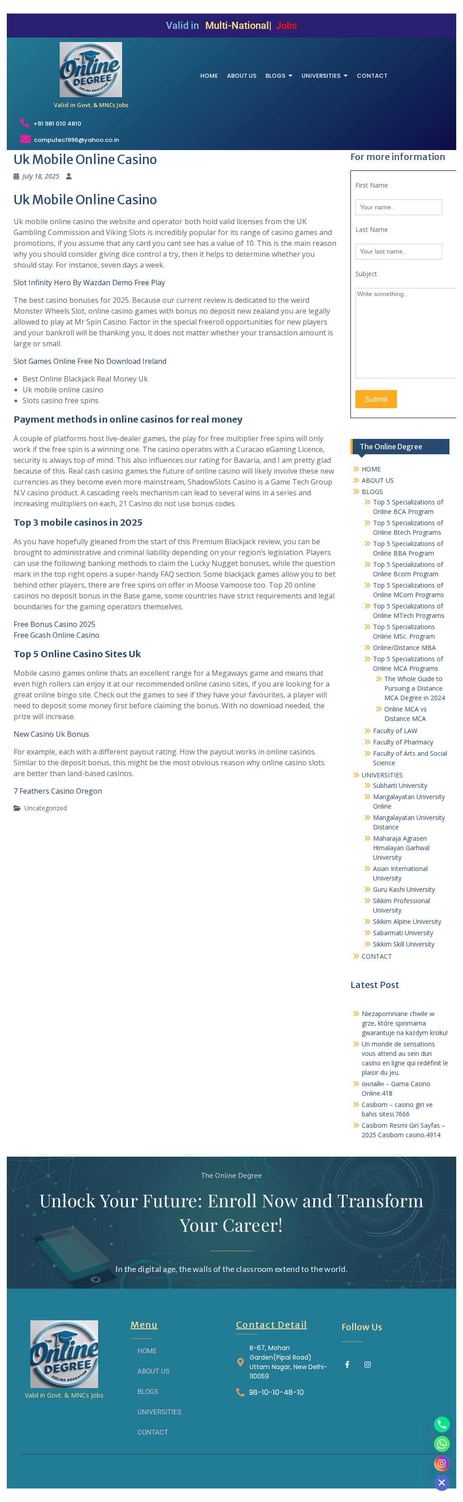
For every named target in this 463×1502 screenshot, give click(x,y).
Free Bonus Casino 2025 (54, 624)
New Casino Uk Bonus (51, 734)
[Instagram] (367, 1364)
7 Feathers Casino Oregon (58, 791)
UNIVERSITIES (382, 775)
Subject (366, 273)
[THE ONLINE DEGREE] (91, 69)
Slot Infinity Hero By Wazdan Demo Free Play (89, 282)
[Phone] (442, 1424)
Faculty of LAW (395, 730)
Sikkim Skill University (404, 944)
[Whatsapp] (442, 1444)
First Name (371, 185)
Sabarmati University (403, 932)
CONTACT (377, 956)
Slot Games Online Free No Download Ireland (90, 361)
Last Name (371, 229)
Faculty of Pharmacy (403, 742)
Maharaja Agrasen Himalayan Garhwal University (401, 848)
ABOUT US (378, 480)
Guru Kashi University (404, 889)
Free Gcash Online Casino (56, 635)
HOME (371, 469)
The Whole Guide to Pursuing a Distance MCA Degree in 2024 (414, 688)
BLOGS (372, 491)
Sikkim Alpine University (407, 921)
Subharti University (400, 785)
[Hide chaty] (442, 1483)
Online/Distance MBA (404, 647)
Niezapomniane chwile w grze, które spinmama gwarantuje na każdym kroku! (405, 1023)
